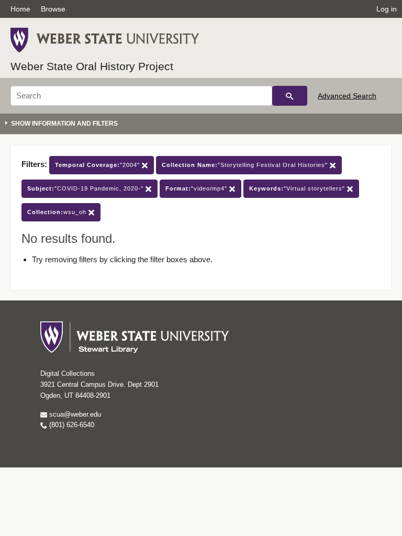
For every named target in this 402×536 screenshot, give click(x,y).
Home (20, 9)
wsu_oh (57, 212)
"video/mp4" (197, 188)
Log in (386, 9)
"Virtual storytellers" (298, 188)
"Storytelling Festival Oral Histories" (246, 165)
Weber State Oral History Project (91, 66)
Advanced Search (347, 96)
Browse (53, 9)
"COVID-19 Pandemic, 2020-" (86, 188)
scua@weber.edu (74, 414)
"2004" (98, 165)
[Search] (289, 96)
